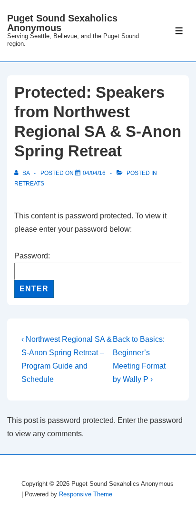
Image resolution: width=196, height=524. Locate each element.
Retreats (29, 183)
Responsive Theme (85, 494)
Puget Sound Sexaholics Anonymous (62, 23)
